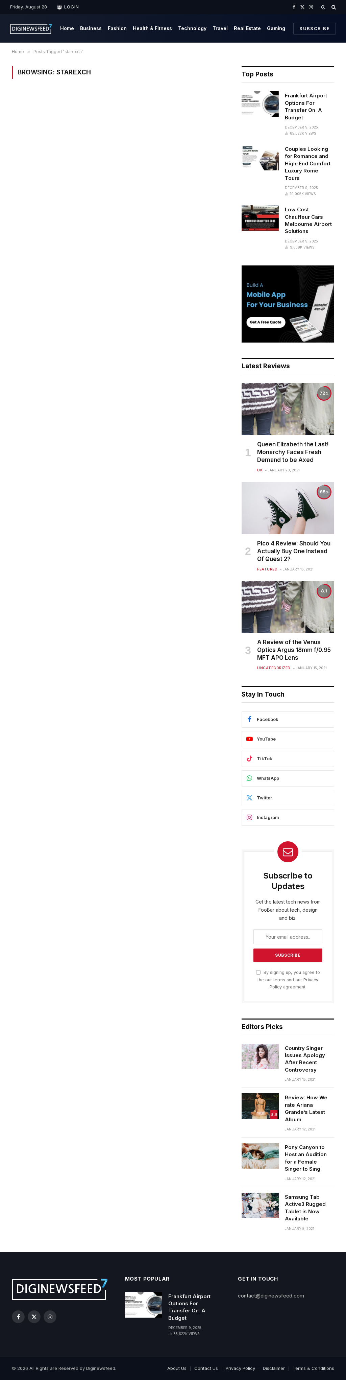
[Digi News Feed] (31, 28)
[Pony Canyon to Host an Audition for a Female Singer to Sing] (260, 1156)
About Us (177, 1368)
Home (67, 28)
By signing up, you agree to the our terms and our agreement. (288, 979)
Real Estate (247, 28)
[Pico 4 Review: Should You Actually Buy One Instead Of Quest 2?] (288, 508)
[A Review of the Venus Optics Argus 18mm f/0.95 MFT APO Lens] (288, 607)
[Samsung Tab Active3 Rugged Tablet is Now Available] (260, 1205)
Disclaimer (274, 1368)
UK (260, 470)
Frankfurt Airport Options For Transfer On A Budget (306, 106)
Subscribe (314, 28)
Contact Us (206, 1368)
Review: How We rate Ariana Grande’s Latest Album (306, 1108)
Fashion (117, 28)
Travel (220, 28)
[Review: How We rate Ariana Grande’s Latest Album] (260, 1106)
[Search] (333, 7)
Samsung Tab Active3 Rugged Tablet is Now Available (305, 1208)
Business (91, 28)
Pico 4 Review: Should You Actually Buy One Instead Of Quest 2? (293, 551)
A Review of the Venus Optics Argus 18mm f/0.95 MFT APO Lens (294, 650)
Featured (267, 569)
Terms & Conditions (313, 1368)
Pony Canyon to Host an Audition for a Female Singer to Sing (306, 1158)
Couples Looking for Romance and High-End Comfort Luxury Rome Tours (307, 163)
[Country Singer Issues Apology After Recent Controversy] (260, 1057)
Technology (192, 28)
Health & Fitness (152, 28)
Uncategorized (274, 668)
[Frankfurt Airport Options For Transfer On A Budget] (260, 104)
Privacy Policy (240, 1368)
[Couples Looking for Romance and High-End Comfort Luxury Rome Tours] (260, 157)
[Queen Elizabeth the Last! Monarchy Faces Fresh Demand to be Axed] (288, 409)
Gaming (276, 28)
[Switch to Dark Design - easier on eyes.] (323, 7)
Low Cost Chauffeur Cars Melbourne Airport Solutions (308, 220)
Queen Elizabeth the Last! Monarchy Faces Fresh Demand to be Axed (293, 452)
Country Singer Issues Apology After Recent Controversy (305, 1059)
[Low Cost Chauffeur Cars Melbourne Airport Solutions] (260, 218)
